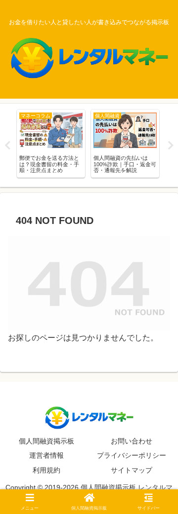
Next (171, 145)
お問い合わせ (131, 441)
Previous (7, 145)
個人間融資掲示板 (46, 441)
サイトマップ (131, 470)
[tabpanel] (51, 144)
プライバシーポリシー (131, 455)
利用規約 (46, 470)
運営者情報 (46, 455)
